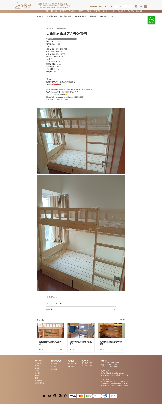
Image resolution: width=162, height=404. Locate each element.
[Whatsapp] (65, 395)
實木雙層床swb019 (52, 297)
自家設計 (38, 363)
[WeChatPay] (89, 396)
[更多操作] (114, 29)
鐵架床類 (103, 16)
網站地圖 (54, 369)
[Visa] (72, 396)
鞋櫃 (40, 380)
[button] (145, 6)
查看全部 (122, 319)
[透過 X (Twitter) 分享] (52, 303)
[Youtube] (49, 395)
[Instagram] (54, 395)
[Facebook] (44, 395)
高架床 (37, 368)
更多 (112, 16)
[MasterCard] (80, 396)
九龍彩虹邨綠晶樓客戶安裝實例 (50, 343)
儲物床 (37, 370)
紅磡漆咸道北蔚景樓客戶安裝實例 (111, 343)
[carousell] (60, 395)
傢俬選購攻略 (52, 16)
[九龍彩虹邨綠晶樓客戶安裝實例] (50, 330)
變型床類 (93, 16)
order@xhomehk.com (112, 365)
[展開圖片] (81, 141)
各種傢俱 (40, 16)
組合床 (37, 373)
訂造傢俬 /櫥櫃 (65, 16)
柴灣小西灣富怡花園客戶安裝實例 (81, 343)
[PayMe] (113, 396)
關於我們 (54, 363)
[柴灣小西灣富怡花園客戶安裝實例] (81, 330)
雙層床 (37, 365)
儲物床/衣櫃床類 (80, 16)
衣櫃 (36, 380)
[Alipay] (97, 396)
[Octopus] (105, 396)
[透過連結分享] (61, 303)
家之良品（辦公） (88, 363)
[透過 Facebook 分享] (47, 303)
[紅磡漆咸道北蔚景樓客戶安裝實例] (111, 330)
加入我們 (54, 366)
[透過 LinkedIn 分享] (56, 303)
